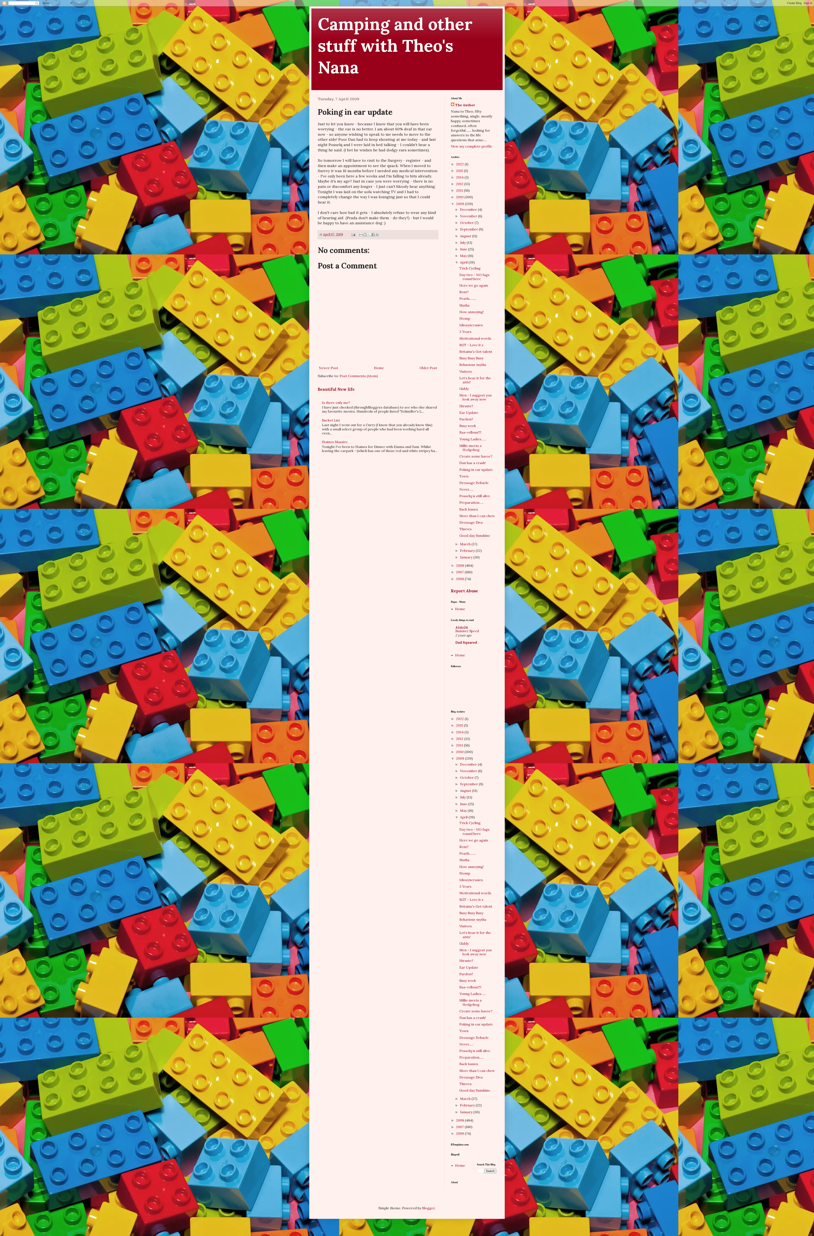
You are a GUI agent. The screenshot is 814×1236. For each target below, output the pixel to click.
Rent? (464, 292)
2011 (460, 190)
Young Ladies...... (472, 439)
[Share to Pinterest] (377, 235)
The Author (465, 105)
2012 (460, 184)
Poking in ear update (476, 469)
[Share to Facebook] (373, 235)
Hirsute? (466, 406)
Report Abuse (464, 590)
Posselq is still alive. (475, 496)
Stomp (464, 318)
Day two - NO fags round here (474, 277)
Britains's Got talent (475, 351)
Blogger (428, 1208)
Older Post (428, 368)
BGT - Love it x (471, 345)
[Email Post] (353, 234)
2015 (460, 171)
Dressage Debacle (474, 483)
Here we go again (473, 285)
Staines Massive (335, 442)
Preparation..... (471, 502)
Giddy (464, 388)
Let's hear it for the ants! (475, 380)
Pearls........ (467, 298)
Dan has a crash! (472, 463)
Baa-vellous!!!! (470, 432)
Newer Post (328, 368)
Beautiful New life (336, 389)
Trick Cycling (470, 268)
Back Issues (468, 509)
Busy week (467, 426)
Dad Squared (466, 642)
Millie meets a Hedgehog (470, 448)
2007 (460, 572)
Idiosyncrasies (471, 325)
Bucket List (331, 420)
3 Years (465, 331)
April (464, 262)
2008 (460, 565)
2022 (460, 164)
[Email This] (361, 235)
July (463, 242)
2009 (460, 204)
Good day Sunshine (474, 535)
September (469, 229)
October (467, 222)
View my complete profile (471, 146)
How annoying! (471, 312)
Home (379, 368)
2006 (460, 579)
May (464, 256)
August (466, 236)
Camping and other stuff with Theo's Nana (395, 45)
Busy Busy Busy (471, 358)
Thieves (465, 529)
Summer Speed (467, 631)
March (465, 544)
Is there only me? (336, 402)
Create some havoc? (475, 456)
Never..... (466, 489)
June (464, 249)
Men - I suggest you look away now (475, 397)
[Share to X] (369, 235)
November (469, 216)
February (468, 550)
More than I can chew (477, 516)
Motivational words (475, 338)
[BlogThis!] (365, 235)
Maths (464, 305)
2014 (460, 177)
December (469, 209)
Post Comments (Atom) (359, 376)
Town (463, 476)
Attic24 (461, 627)
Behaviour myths (472, 365)
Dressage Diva (471, 522)
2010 (460, 197)
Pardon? (466, 419)
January (466, 557)
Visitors (465, 371)
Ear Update (468, 412)
